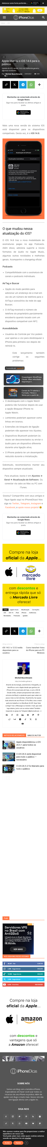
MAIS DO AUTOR (34, 735)
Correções (35, 610)
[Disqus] (23, 817)
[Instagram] (18, 715)
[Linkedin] (23, 715)
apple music (14, 610)
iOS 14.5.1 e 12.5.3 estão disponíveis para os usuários (13, 650)
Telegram (25, 503)
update (25, 616)
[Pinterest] (39, 715)
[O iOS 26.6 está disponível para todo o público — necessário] (9, 757)
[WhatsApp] (31, 84)
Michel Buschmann (13, 74)
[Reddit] (10, 719)
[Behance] (8, 715)
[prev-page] (4, 778)
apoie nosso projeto (28, 507)
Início (3, 23)
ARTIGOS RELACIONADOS (14, 735)
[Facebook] (13, 715)
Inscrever (39, 984)
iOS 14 (11, 613)
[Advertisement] (23, 40)
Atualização (25, 610)
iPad (17, 613)
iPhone (24, 613)
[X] (14, 84)
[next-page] (8, 778)
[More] (39, 84)
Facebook (10, 507)
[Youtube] (23, 723)
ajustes (28, 1138)
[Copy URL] (6, 84)
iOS (8, 23)
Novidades (7, 616)
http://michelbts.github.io (23, 681)
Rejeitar (18, 1143)
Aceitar (7, 1143)
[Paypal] (34, 715)
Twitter (15, 503)
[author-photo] (24, 674)
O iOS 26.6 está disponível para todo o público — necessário (28, 757)
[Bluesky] (33, 1123)
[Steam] (15, 719)
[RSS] (33, 1116)
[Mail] (29, 715)
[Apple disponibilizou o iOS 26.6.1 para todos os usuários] (9, 745)
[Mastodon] (39, 1123)
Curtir (40, 963)
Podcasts (17, 616)
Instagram (36, 503)
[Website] (37, 719)
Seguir (40, 969)
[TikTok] (26, 719)
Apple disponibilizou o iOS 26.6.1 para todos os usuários (28, 745)
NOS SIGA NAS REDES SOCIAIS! (16, 956)
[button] (4, 17)
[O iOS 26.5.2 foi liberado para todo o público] (9, 769)
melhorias (32, 613)
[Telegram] (23, 84)
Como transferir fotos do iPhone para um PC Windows (35, 650)
